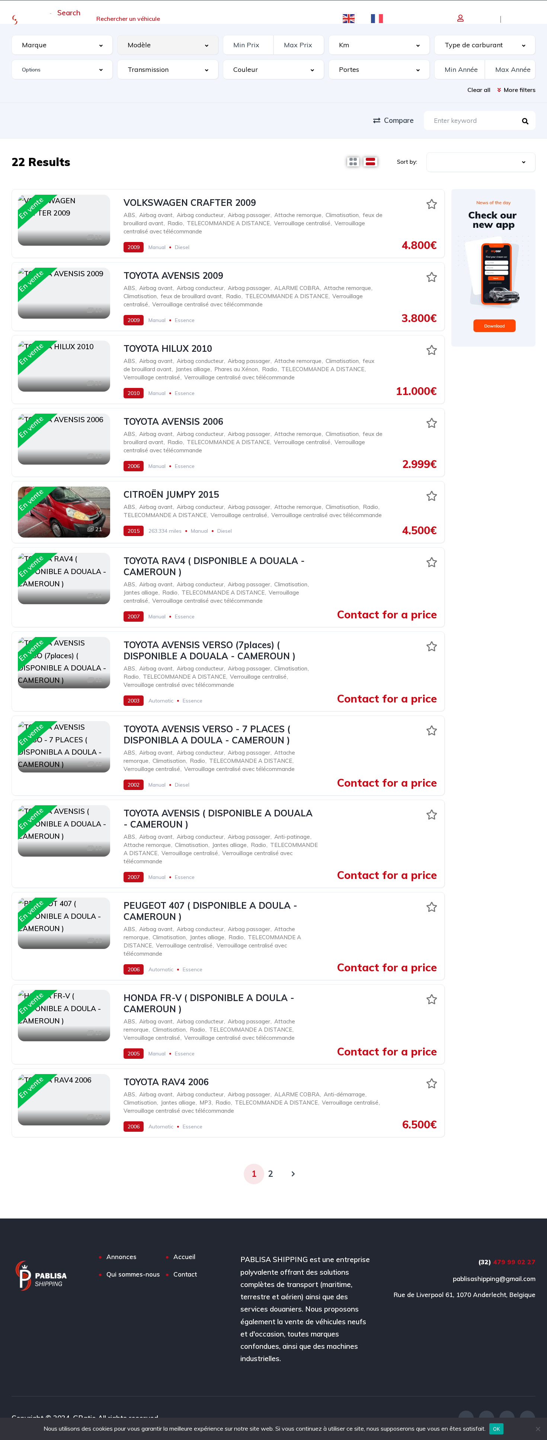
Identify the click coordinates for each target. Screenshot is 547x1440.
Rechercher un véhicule (128, 18)
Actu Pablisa (196, 18)
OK (496, 1429)
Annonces (121, 1257)
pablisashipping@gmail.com (494, 1279)
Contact (313, 18)
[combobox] (62, 45)
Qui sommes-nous (258, 18)
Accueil (68, 18)
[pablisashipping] (21, 19)
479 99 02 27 (506, 1262)
